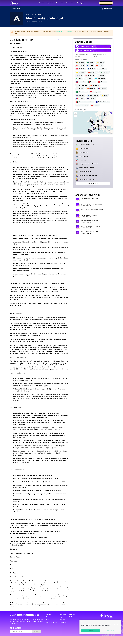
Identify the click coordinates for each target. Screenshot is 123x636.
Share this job (108, 9)
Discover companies (46, 3)
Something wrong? (63, 40)
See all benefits (93, 183)
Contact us (49, 617)
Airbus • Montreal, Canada (34, 15)
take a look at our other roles (64, 32)
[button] (105, 115)
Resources (70, 3)
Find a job (59, 3)
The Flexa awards (74, 617)
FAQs (47, 620)
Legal (61, 617)
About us (48, 614)
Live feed (62, 620)
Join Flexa (63, 614)
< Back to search (16, 9)
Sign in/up (80, 3)
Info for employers (51, 622)
